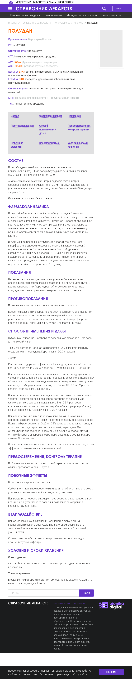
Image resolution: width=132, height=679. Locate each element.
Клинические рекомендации (25, 15)
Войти (118, 8)
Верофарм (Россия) (40, 39)
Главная (12, 22)
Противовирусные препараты (40, 66)
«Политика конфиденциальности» (69, 603)
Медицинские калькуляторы (82, 15)
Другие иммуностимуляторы (39, 62)
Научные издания (53, 15)
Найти (86, 592)
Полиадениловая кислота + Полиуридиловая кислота (52, 22)
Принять (111, 672)
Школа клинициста (111, 15)
